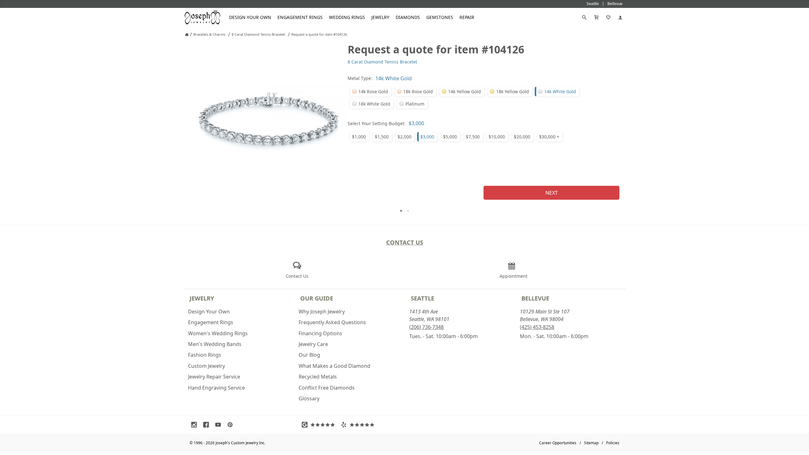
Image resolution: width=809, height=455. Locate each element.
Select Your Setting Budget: (376, 123)
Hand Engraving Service (216, 387)
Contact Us (404, 242)
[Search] (584, 17)
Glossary (309, 398)
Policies (612, 443)
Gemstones (439, 17)
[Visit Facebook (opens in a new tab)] (207, 424)
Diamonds (408, 17)
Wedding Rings (347, 17)
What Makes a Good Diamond (334, 365)
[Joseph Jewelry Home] (187, 34)
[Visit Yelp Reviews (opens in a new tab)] (359, 425)
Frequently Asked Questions (332, 322)
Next (551, 192)
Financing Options (320, 333)
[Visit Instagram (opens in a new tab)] (195, 424)
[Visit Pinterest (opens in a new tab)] (231, 424)
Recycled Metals (318, 376)
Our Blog (309, 354)
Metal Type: (360, 78)
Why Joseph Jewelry (322, 311)
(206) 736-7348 (426, 327)
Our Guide (316, 298)
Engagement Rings (300, 17)
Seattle (422, 298)
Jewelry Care (313, 344)
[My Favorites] (608, 17)
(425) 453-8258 (537, 327)
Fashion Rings (204, 354)
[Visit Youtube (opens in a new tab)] (219, 424)
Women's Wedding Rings (218, 333)
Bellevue (535, 298)
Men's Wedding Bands (214, 344)
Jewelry (380, 17)
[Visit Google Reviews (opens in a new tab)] (320, 425)
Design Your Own (250, 17)
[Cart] (596, 17)
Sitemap (591, 443)
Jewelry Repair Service (214, 376)
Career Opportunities (557, 443)
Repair (466, 17)
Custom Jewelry (206, 365)
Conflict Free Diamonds (327, 387)
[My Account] (620, 17)
